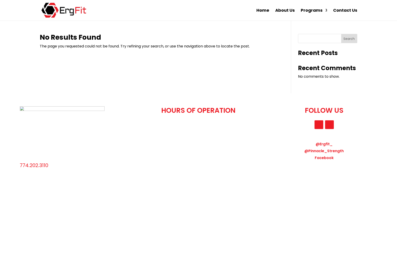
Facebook (324, 157)
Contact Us (345, 11)
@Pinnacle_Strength (324, 151)
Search (349, 38)
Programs (312, 11)
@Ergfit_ (324, 144)
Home (262, 11)
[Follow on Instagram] (319, 124)
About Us (285, 11)
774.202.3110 (34, 165)
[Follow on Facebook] (329, 124)
